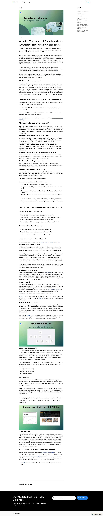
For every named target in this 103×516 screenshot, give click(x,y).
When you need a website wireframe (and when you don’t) (83, 25)
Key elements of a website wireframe (82, 22)
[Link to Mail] (31, 484)
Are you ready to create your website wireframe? (82, 31)
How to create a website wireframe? (81, 28)
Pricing (23, 2)
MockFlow (21, 296)
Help (29, 2)
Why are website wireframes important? (82, 19)
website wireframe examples (51, 70)
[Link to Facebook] (23, 484)
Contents (79, 9)
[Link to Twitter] (26, 484)
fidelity (39, 298)
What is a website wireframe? (82, 11)
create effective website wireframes (50, 242)
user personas (48, 272)
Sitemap (28, 315)
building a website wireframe (48, 452)
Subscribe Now (82, 497)
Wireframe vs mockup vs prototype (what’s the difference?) (81, 15)
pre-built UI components (54, 289)
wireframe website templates (34, 456)
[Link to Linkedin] (28, 484)
